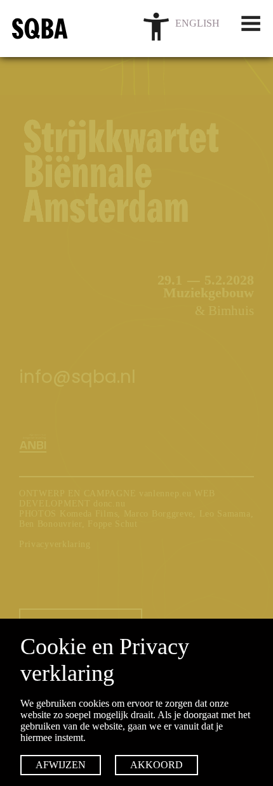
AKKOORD (156, 764)
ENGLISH (197, 23)
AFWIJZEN (61, 764)
